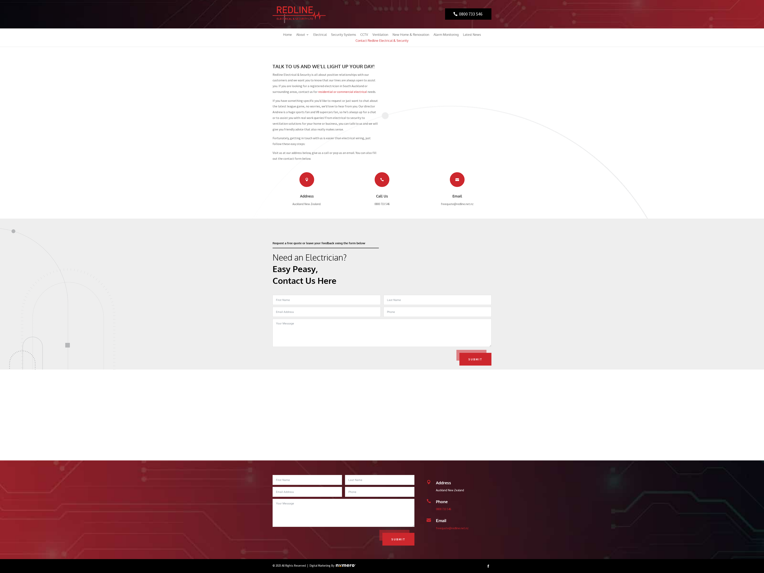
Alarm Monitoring (446, 35)
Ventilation (380, 35)
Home (287, 35)
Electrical (320, 35)
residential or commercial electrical (342, 92)
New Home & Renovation (411, 35)
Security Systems (343, 35)
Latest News (472, 35)
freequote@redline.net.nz (452, 528)
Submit (475, 359)
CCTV (364, 35)
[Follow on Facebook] (488, 566)
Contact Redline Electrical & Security (382, 41)
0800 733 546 (470, 14)
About (300, 35)
